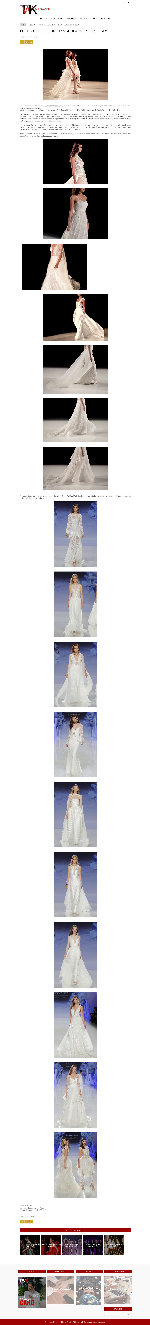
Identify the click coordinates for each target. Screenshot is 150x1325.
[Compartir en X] (26, 42)
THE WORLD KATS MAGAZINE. (74, 1322)
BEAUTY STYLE (56, 18)
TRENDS (32, 25)
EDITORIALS (71, 18)
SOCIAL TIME (105, 18)
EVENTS (94, 18)
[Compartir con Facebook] (22, 42)
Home (23, 25)
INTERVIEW (44, 18)
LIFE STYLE (83, 18)
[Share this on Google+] (31, 42)
